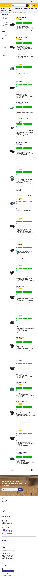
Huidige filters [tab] (3, 31)
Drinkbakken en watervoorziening (13, 12)
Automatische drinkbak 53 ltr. (21, 17)
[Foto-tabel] (35, 14)
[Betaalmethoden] (7, 531)
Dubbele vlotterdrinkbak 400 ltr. (21, 215)
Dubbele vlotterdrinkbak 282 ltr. (21, 142)
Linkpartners (4, 545)
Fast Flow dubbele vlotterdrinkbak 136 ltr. (23, 118)
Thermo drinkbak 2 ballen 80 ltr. (21, 452)
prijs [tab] (3, 38)
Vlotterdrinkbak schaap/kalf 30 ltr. (22, 102)
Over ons (4, 544)
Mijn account (28, 1)
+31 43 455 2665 (4, 501)
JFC (5, 55)
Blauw (5, 47)
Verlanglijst (4, 511)
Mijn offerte (31, 1)
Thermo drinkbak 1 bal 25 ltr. (21, 382)
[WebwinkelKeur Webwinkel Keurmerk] (4, 534)
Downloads (4, 546)
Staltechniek (5, 12)
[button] (30, 5)
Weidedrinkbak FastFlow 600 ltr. (21, 286)
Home (1, 12)
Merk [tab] (3, 53)
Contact (4, 547)
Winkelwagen (4, 512)
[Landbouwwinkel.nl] (6, 5)
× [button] (13, 551)
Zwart (5, 50)
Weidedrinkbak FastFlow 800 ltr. (21, 337)
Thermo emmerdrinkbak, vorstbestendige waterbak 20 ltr (25, 166)
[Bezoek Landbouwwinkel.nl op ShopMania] (9, 534)
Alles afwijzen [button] (7, 573)
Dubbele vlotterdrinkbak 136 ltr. (21, 37)
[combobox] (19, 5)
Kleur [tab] (3, 45)
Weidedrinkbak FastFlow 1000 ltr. (21, 401)
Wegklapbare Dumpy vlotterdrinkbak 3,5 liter (24, 195)
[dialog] (8, 564)
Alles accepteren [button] (8, 571)
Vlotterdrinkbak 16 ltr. (20, 62)
